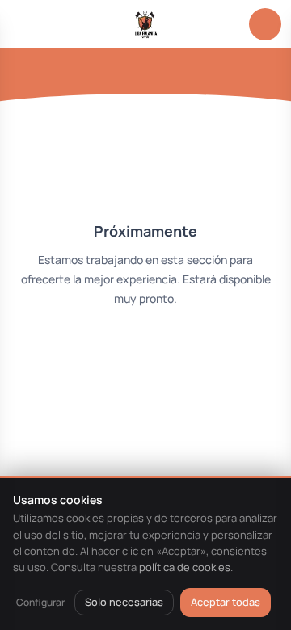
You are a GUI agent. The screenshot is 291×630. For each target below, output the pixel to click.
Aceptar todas (225, 601)
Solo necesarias (124, 601)
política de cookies (184, 567)
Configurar (40, 602)
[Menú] (26, 24)
